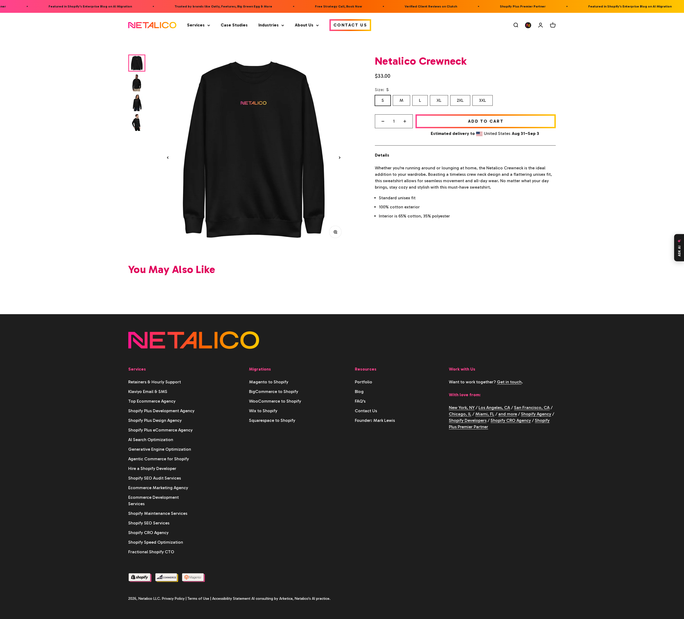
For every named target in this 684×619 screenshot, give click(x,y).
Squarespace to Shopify (272, 420)
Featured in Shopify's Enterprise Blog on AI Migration (80, 6)
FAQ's (360, 401)
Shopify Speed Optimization (155, 542)
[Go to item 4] (136, 122)
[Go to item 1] (136, 63)
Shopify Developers (468, 420)
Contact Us (350, 25)
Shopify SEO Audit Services (154, 478)
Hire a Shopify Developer (152, 468)
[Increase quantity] (405, 121)
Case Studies (234, 25)
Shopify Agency (536, 413)
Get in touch (509, 381)
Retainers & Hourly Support (154, 381)
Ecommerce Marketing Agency (158, 487)
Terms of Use (198, 598)
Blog (359, 391)
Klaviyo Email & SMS (147, 391)
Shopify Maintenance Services (157, 513)
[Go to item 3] (136, 102)
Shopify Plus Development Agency (161, 410)
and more (507, 413)
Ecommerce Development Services (153, 500)
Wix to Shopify (263, 410)
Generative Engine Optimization (159, 449)
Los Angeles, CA (494, 407)
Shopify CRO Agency (148, 532)
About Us (304, 25)
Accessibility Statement (231, 598)
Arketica (286, 598)
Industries (268, 25)
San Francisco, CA (532, 407)
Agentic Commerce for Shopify (158, 458)
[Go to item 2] (136, 82)
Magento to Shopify (268, 381)
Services (196, 25)
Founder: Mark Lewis (375, 420)
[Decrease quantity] (383, 121)
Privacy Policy (173, 598)
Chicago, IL (460, 413)
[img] (253, 150)
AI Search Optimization (150, 439)
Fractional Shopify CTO (151, 551)
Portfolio (363, 381)
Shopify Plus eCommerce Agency (160, 430)
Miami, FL (484, 413)
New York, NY (462, 407)
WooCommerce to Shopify (275, 401)
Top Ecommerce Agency (152, 401)
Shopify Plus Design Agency (155, 420)
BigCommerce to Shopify (273, 391)
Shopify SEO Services (148, 522)
